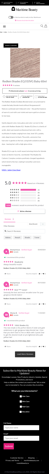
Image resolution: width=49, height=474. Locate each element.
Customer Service (16, 458)
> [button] (25, 354)
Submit (9, 446)
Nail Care (25, 407)
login (26, 91)
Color (5, 32)
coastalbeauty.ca (23, 463)
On (11, 17)
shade (27, 237)
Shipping (31, 458)
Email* (6, 434)
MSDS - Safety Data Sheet (11, 170)
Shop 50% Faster (40, 3)
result (17, 237)
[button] (40, 274)
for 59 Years (8, 3)
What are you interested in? (24, 391)
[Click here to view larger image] (25, 63)
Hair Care (25, 396)
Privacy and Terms (12, 460)
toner (36, 237)
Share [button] (8, 274)
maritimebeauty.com (31, 460)
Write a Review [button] (25, 211)
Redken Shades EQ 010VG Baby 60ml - (17, 268)
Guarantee (24, 3)
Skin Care (25, 401)
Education (25, 412)
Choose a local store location (25, 20)
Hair (1, 32)
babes (7, 237)
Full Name (7, 423)
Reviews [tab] (8, 219)
